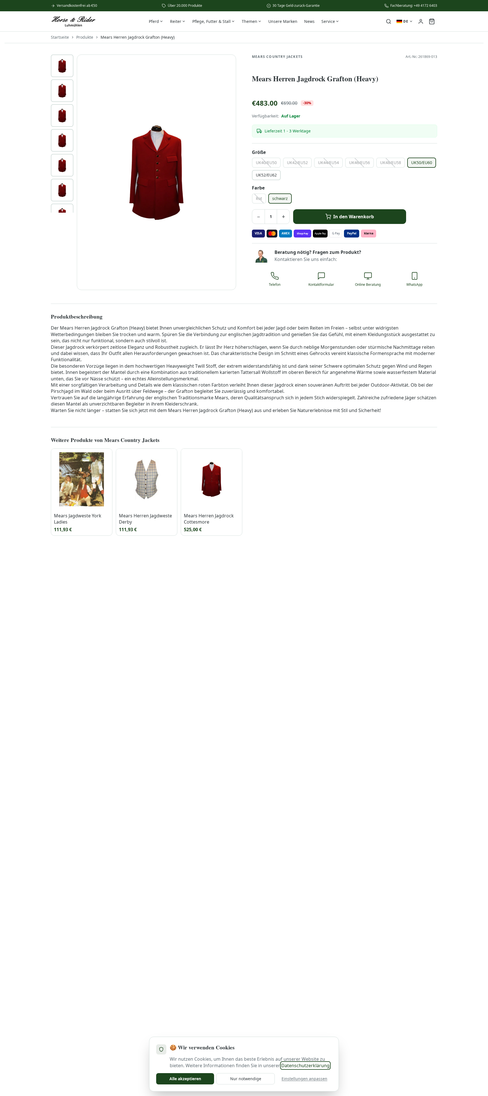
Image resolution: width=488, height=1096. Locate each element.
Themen (249, 21)
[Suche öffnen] (389, 21)
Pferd (154, 21)
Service (328, 21)
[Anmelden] (421, 21)
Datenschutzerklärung (305, 1065)
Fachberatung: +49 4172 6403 (413, 5)
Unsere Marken (282, 21)
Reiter (175, 21)
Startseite (60, 37)
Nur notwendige (245, 1078)
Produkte (84, 37)
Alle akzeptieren (185, 1078)
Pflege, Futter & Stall (211, 21)
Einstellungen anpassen (304, 1078)
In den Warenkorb (353, 216)
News (309, 21)
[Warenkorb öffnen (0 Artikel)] (431, 21)
